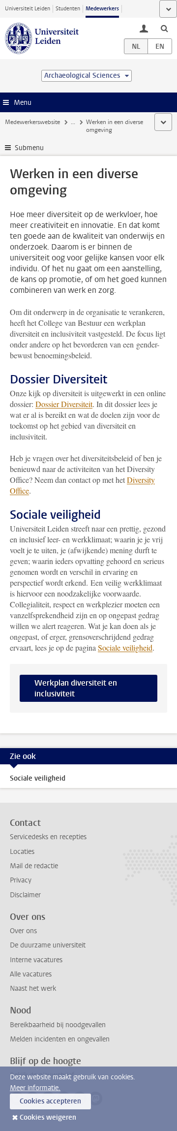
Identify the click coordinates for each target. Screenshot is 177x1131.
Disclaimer (25, 895)
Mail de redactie (34, 866)
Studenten (68, 8)
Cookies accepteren (50, 1101)
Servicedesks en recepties (48, 837)
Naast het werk (33, 988)
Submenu (29, 148)
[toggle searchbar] (164, 28)
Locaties (22, 851)
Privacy (20, 880)
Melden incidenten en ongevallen (60, 1039)
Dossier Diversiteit (63, 404)
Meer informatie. (35, 1088)
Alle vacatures (31, 974)
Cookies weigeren (48, 1117)
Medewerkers (102, 8)
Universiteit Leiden (27, 8)
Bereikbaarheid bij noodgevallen (58, 1025)
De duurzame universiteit (48, 945)
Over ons (23, 931)
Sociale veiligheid (125, 647)
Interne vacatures (36, 960)
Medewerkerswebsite (32, 122)
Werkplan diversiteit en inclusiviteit (75, 688)
